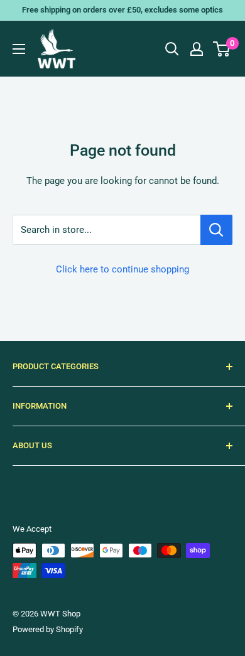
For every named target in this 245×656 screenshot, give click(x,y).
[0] (222, 48)
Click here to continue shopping (122, 269)
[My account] (196, 49)
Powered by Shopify (48, 629)
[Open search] (172, 49)
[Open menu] (19, 49)
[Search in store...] (216, 230)
